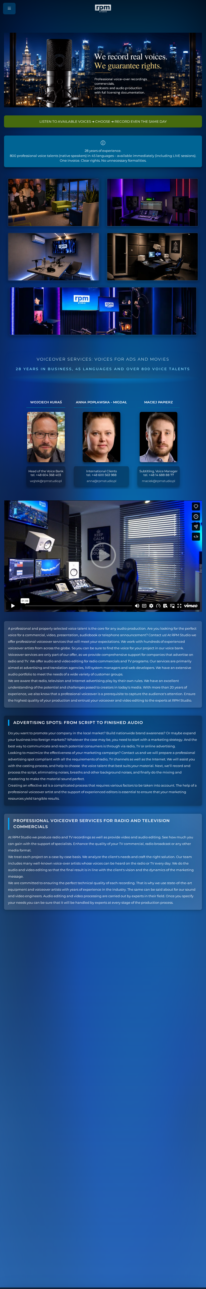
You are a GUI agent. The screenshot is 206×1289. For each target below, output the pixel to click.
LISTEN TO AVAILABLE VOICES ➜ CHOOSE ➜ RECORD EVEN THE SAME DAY (103, 121)
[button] (9, 8)
